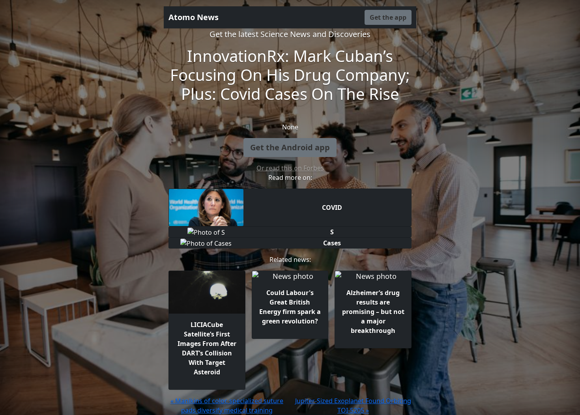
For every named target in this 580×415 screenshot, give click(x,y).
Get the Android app (290, 147)
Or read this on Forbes (290, 168)
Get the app (388, 17)
